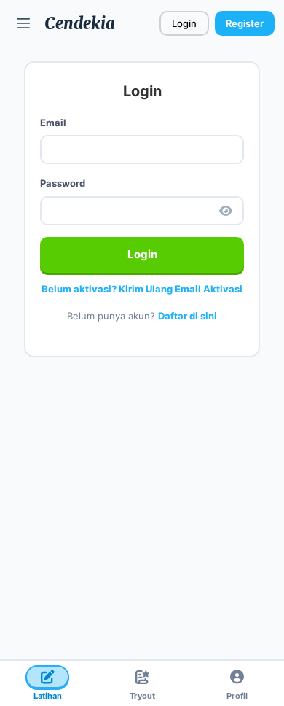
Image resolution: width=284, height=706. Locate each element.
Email (53, 122)
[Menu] (23, 23)
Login (184, 23)
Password (62, 183)
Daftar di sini (187, 316)
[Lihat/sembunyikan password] (225, 211)
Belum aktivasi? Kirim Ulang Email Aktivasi (142, 289)
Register (245, 23)
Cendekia (79, 23)
